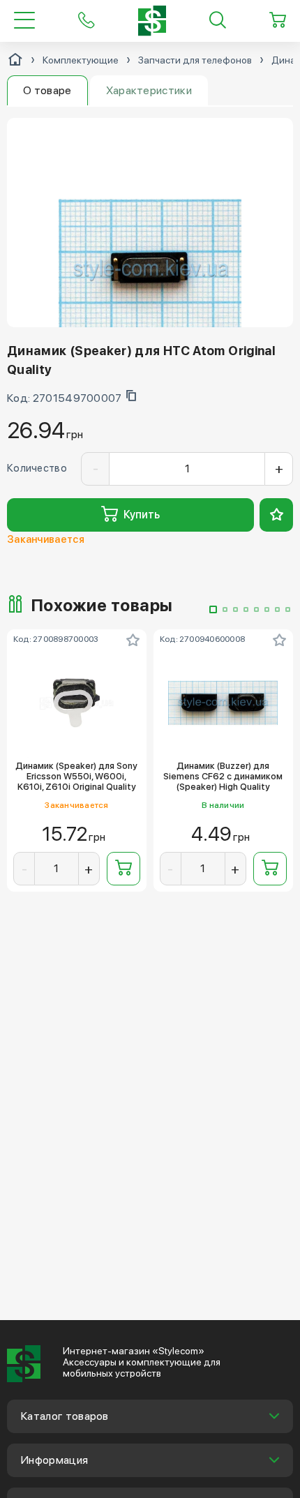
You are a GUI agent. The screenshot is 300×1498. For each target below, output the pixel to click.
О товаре (47, 90)
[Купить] (123, 868)
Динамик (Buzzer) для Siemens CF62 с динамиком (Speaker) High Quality (223, 776)
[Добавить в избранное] (276, 515)
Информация (54, 1460)
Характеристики (149, 90)
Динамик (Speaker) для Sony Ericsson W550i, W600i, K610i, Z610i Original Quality (76, 776)
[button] (213, 609)
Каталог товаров (65, 1416)
